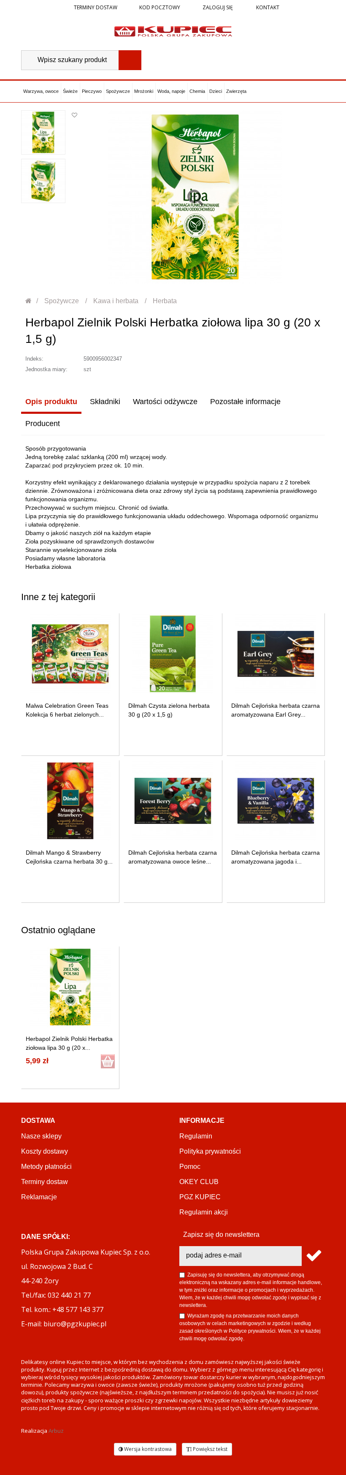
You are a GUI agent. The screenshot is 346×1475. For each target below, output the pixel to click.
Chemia (197, 91)
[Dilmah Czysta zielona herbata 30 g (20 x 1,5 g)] (172, 654)
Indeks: (34, 359)
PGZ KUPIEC (200, 1197)
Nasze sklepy (41, 1136)
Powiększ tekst (209, 1449)
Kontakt (267, 7)
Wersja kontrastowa (147, 1449)
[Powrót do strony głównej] (28, 300)
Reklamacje (39, 1197)
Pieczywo (92, 91)
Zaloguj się (217, 7)
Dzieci (215, 91)
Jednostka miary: (46, 369)
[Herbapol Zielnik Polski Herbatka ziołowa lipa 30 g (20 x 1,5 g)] (43, 132)
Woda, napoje (171, 91)
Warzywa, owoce (41, 91)
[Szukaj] (130, 60)
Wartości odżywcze (165, 401)
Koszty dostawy (44, 1151)
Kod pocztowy (159, 7)
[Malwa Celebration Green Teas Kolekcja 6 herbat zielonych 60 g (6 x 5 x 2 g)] (70, 654)
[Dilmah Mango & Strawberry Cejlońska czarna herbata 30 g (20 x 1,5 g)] (70, 801)
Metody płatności (46, 1166)
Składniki (105, 401)
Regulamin (195, 1136)
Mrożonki (143, 91)
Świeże (70, 91)
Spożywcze (118, 91)
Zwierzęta (236, 91)
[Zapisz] (313, 1256)
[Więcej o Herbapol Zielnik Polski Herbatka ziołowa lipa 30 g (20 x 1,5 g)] (70, 987)
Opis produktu (51, 401)
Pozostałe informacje (245, 401)
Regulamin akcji (203, 1212)
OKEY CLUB (199, 1181)
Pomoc (189, 1166)
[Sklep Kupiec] (173, 31)
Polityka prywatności (210, 1151)
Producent (42, 423)
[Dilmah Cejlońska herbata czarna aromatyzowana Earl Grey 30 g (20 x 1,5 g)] (275, 654)
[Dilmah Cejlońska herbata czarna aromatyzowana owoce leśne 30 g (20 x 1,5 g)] (172, 801)
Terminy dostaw (95, 7)
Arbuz (56, 1430)
